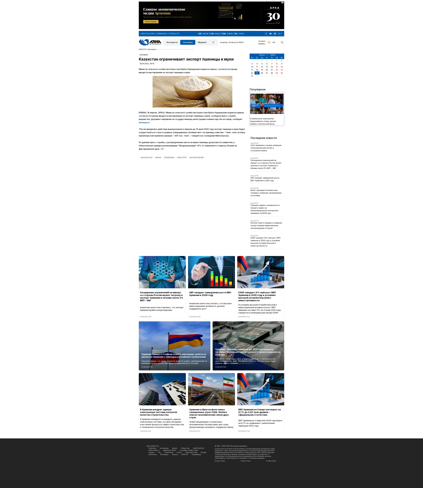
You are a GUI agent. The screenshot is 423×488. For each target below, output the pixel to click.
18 (257, 70)
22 (277, 70)
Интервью (164, 454)
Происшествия (191, 452)
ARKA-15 (184, 454)
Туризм (151, 452)
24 (252, 73)
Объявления (196, 454)
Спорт (179, 452)
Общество (185, 448)
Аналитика (152, 454)
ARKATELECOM (147, 34)
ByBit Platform (198, 448)
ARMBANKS (161, 34)
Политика (152, 448)
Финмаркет (144, 122)
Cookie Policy (271, 461)
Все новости (172, 42)
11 (257, 67)
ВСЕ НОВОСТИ (153, 446)
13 (267, 67)
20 (267, 70)
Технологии (168, 452)
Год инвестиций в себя (189, 450)
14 (272, 67)
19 (262, 70)
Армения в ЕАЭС (169, 450)
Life (159, 452)
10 (252, 67)
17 (252, 70)
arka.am (270, 452)
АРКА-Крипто (154, 450)
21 (272, 70)
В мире (203, 452)
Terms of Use (245, 461)
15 (277, 67)
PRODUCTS (174, 34)
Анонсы (175, 454)
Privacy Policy (220, 461)
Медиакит (202, 42)
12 (262, 67)
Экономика (188, 42)
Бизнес (175, 448)
